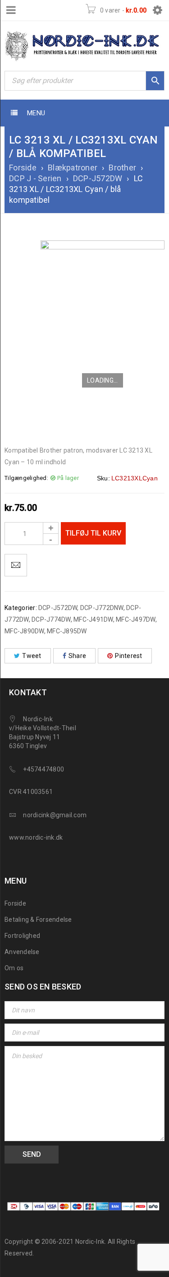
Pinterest (128, 655)
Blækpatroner (72, 167)
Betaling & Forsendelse (38, 919)
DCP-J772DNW (101, 607)
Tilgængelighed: (26, 478)
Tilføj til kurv (93, 533)
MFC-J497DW (135, 619)
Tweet (31, 655)
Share (77, 655)
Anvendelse (22, 951)
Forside (23, 167)
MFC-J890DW (24, 631)
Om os (14, 968)
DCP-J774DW (51, 619)
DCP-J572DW (98, 178)
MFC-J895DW (67, 631)
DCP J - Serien (35, 178)
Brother (122, 167)
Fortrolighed (22, 935)
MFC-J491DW (93, 619)
